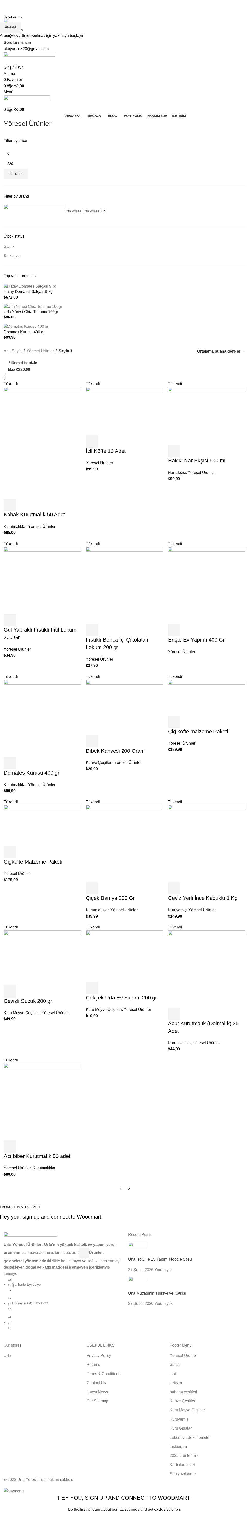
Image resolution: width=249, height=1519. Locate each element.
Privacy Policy (155, 1516)
